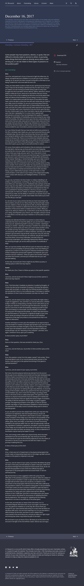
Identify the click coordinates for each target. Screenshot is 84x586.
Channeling (27, 3)
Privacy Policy (71, 577)
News (52, 3)
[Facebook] (6, 567)
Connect (44, 3)
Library (36, 3)
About (19, 3)
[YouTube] (17, 567)
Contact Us (71, 573)
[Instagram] (9, 567)
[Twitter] (13, 567)
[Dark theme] (66, 3)
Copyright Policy (72, 575)
